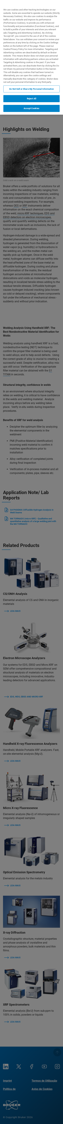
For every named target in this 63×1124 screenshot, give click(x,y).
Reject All (31, 98)
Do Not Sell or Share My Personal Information (31, 89)
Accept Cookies (31, 108)
